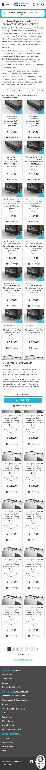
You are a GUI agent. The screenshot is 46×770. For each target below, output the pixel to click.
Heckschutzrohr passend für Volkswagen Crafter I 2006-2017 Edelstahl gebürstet (12, 121)
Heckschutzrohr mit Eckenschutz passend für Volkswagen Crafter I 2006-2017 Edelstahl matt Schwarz (34, 204)
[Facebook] (32, 761)
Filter (41, 90)
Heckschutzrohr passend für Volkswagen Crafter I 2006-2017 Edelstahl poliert (34, 121)
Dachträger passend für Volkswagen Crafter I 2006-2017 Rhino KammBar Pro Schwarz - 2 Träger (12, 420)
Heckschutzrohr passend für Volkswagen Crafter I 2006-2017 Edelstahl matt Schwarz (12, 161)
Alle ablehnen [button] (23, 394)
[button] (23, 405)
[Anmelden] (38, 4)
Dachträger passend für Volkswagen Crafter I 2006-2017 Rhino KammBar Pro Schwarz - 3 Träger (12, 516)
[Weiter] (37, 649)
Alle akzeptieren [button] (23, 400)
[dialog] (23, 385)
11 (33, 649)
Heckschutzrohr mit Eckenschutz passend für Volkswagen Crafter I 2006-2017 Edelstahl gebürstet (34, 161)
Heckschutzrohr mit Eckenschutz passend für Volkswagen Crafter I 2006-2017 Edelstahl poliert (12, 204)
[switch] (40, 766)
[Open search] (34, 4)
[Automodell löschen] (42, 13)
